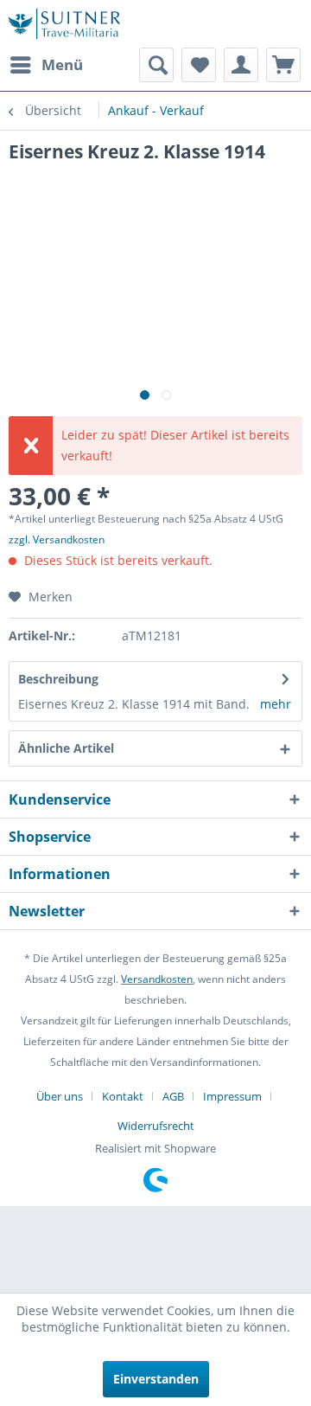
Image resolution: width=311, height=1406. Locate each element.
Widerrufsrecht (155, 1125)
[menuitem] (46, 65)
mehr (275, 704)
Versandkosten (157, 979)
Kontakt (122, 1096)
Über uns (59, 1096)
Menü (62, 64)
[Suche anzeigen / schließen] (156, 65)
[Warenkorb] (283, 65)
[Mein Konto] (241, 65)
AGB (173, 1096)
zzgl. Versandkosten (57, 539)
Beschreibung (58, 679)
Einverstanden (156, 1379)
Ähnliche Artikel (66, 748)
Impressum (232, 1096)
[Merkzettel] (198, 65)
